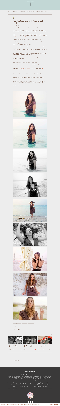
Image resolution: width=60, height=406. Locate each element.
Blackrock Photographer (39, 11)
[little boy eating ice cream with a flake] (45, 340)
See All (51, 334)
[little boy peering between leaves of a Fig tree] (15, 340)
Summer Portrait (24, 323)
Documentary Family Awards (26, 384)
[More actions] (46, 18)
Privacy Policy (37, 404)
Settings (51, 404)
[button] (50, 11)
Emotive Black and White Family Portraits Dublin (29, 346)
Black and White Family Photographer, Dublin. (13, 346)
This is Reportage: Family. (34, 380)
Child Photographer (22, 11)
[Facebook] (28, 402)
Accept (56, 404)
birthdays (41, 377)
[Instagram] (30, 402)
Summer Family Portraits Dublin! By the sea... (44, 346)
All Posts (9, 11)
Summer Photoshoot (31, 323)
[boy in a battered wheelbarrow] (30, 340)
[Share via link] (15, 326)
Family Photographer (15, 11)
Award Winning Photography (30, 11)
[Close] (58, 404)
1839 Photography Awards (37, 386)
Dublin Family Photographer (17, 323)
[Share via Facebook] (13, 326)
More (45, 11)
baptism (32, 377)
